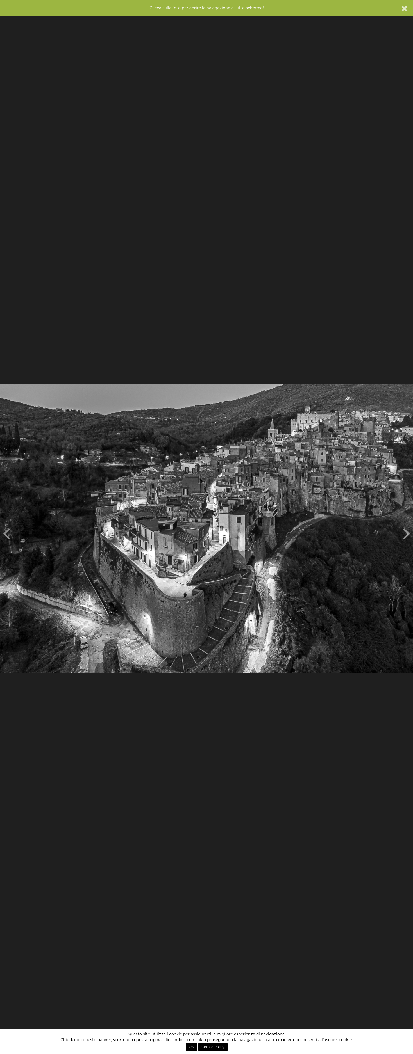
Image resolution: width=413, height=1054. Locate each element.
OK (191, 1047)
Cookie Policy (212, 1047)
